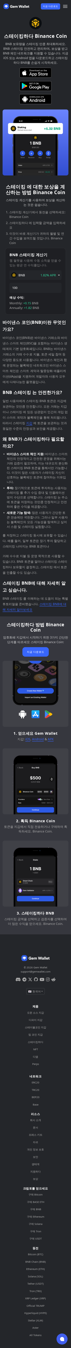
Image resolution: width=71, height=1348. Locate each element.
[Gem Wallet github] (36, 979)
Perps (35, 1064)
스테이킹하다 (35, 1042)
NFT (35, 1049)
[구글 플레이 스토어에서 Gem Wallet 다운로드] (35, 86)
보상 (35, 1178)
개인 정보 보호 (35, 1149)
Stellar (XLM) (35, 1320)
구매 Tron (35, 1231)
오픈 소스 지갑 (35, 1012)
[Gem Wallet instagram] (48, 979)
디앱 (35, 1056)
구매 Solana (35, 1224)
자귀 (35, 1142)
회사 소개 (35, 1120)
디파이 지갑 (35, 1020)
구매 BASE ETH (35, 1202)
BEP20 (35, 1097)
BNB (37, 275)
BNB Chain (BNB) (35, 1261)
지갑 (29, 423)
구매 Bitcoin (35, 1194)
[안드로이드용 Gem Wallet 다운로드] (35, 99)
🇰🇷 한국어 (34, 991)
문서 (35, 1127)
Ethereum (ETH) (35, 1269)
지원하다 (35, 1171)
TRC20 (35, 1090)
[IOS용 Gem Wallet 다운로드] (35, 73)
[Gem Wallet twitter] (30, 979)
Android (38, 739)
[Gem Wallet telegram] (24, 979)
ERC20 (35, 1082)
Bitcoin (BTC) (35, 1254)
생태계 (35, 1164)
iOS (27, 739)
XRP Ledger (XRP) (35, 1298)
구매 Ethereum (35, 1216)
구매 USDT (35, 1238)
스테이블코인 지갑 (35, 1027)
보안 (35, 1157)
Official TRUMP (35, 1305)
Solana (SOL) (35, 1276)
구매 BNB (35, 1209)
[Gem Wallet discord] (18, 979)
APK (51, 739)
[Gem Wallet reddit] (53, 979)
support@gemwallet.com (35, 971)
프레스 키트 (35, 1134)
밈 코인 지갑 (35, 1034)
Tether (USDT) (35, 1283)
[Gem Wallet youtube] (42, 979)
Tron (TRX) (35, 1291)
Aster (35, 1327)
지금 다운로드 (50, 6)
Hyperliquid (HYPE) (35, 1313)
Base (35, 1104)
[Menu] (65, 6)
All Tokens (35, 1335)
